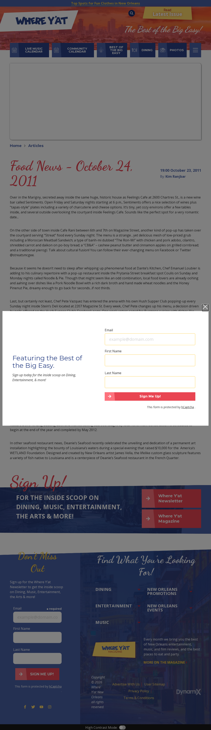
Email (109, 330)
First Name (113, 351)
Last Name (113, 372)
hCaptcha (187, 407)
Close (205, 307)
